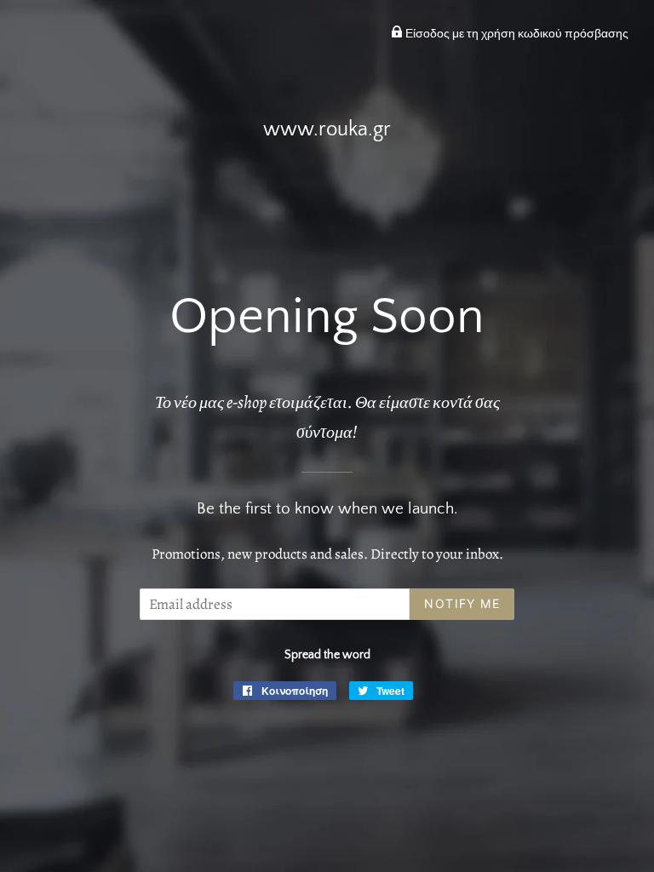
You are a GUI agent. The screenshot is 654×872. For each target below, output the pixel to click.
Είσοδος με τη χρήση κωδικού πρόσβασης (515, 34)
